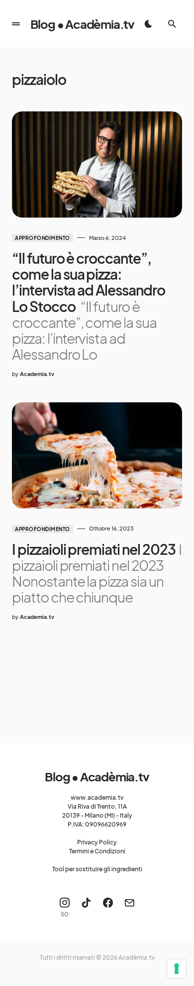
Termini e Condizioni (97, 851)
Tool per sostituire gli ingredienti (97, 869)
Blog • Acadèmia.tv (82, 23)
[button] (16, 23)
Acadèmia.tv (136, 957)
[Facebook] (108, 907)
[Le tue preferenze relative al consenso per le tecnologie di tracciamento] (176, 968)
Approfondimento (42, 238)
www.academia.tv (97, 797)
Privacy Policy (97, 842)
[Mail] (129, 907)
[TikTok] (86, 907)
